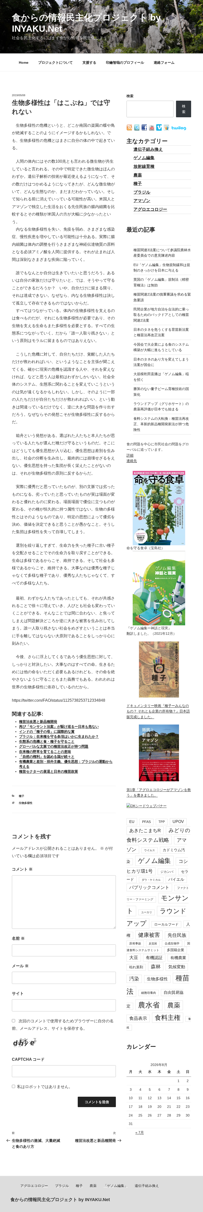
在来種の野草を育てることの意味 (45, 752)
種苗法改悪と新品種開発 (38, 722)
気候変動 (176, 967)
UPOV (178, 821)
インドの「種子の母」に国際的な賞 (47, 731)
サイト (18, 993)
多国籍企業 (175, 950)
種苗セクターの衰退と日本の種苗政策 (48, 771)
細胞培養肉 (148, 993)
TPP (161, 822)
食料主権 (167, 1017)
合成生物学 (172, 943)
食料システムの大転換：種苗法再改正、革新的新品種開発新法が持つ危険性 (161, 424)
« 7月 (139, 1132)
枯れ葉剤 (136, 967)
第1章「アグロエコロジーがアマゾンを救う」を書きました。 (159, 792)
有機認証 (154, 957)
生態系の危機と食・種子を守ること (47, 741)
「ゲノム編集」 (115, 1186)
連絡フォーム (164, 62)
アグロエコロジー (150, 209)
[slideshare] (167, 129)
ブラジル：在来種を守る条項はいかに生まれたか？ (59, 736)
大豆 (133, 957)
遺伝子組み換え (148, 149)
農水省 (149, 1005)
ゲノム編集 (143, 157)
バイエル (176, 879)
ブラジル (141, 192)
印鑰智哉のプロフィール (125, 62)
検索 (130, 96)
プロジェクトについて (55, 62)
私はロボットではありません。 (45, 1087)
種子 (21, 795)
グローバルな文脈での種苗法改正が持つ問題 (53, 746)
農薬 (137, 175)
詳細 (130, 455)
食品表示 (138, 1018)
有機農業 (178, 957)
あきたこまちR (145, 830)
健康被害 (149, 935)
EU (131, 821)
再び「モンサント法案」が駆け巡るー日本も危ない (59, 726)
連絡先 (132, 461)
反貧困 (153, 943)
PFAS (146, 822)
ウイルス (149, 850)
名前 (18, 938)
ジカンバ (166, 872)
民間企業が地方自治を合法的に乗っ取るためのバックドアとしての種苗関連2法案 (161, 314)
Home (23, 62)
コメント (22, 869)
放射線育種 (143, 166)
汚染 (134, 978)
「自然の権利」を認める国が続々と (47, 756)
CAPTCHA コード (28, 1059)
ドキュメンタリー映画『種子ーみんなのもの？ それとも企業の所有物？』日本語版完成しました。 (158, 711)
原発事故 (135, 943)
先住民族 (177, 935)
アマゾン (141, 200)
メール (20, 966)
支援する (89, 62)
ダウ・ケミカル (151, 879)
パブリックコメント (149, 887)
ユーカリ (146, 912)
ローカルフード (166, 924)
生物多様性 (25, 802)
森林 (156, 966)
